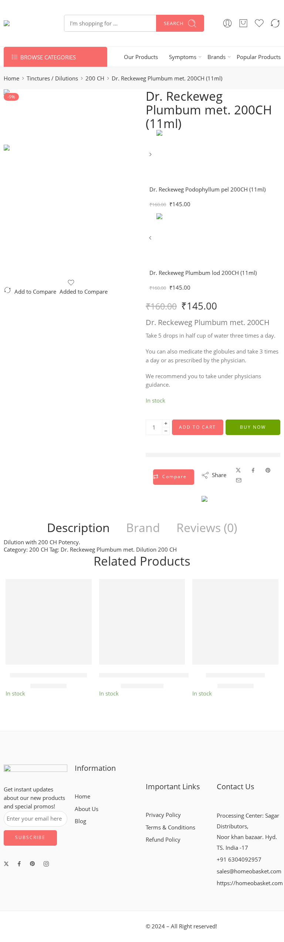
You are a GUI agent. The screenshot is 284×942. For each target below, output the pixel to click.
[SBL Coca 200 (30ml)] (235, 622)
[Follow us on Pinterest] (33, 864)
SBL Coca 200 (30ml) (235, 675)
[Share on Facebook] (253, 470)
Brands (216, 57)
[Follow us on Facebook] (19, 864)
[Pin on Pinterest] (268, 470)
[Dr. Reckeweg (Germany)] (227, 507)
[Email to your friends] (239, 480)
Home (11, 78)
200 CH (94, 78)
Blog (80, 821)
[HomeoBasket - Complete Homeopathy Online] (24, 23)
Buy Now (253, 427)
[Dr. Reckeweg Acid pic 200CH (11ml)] (142, 622)
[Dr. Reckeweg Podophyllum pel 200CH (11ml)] (151, 157)
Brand (143, 528)
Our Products (141, 57)
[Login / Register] (227, 23)
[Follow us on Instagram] (46, 863)
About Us (86, 808)
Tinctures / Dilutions (52, 78)
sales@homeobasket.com (249, 871)
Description (78, 528)
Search (174, 23)
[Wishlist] (71, 282)
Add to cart (197, 427)
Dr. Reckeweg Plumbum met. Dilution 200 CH (119, 549)
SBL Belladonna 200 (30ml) (48, 675)
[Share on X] (238, 470)
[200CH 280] (31, 116)
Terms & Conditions (170, 827)
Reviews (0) (206, 528)
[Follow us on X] (6, 863)
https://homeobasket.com (250, 883)
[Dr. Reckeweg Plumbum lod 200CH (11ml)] (151, 240)
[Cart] (243, 23)
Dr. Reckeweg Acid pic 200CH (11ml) (151, 675)
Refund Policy (163, 839)
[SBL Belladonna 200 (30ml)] (49, 622)
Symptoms (182, 57)
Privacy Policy (163, 814)
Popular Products (259, 57)
